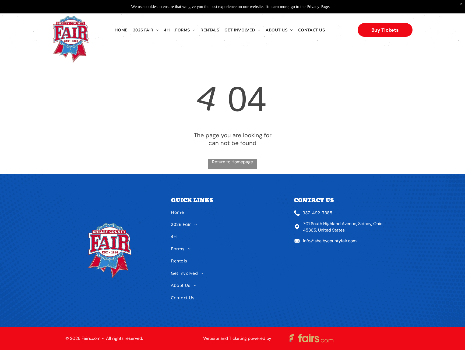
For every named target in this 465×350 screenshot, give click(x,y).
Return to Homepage (232, 162)
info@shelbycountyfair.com (330, 241)
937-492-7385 (317, 213)
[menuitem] (121, 30)
